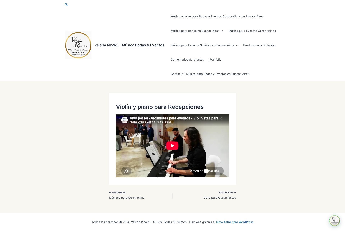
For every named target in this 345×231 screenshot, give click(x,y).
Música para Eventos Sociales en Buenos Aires (202, 45)
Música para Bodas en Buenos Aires (195, 31)
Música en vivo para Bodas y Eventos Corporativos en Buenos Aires (217, 16)
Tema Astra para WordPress (234, 222)
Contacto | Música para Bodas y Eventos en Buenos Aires (210, 74)
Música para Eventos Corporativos (252, 31)
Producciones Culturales (259, 45)
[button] (66, 4)
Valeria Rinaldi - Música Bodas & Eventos (129, 45)
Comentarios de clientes (187, 59)
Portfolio (216, 59)
